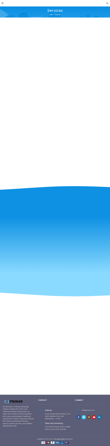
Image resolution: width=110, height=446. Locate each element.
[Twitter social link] (84, 417)
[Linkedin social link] (99, 417)
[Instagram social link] (89, 417)
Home (51, 14)
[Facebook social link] (78, 417)
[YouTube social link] (94, 417)
